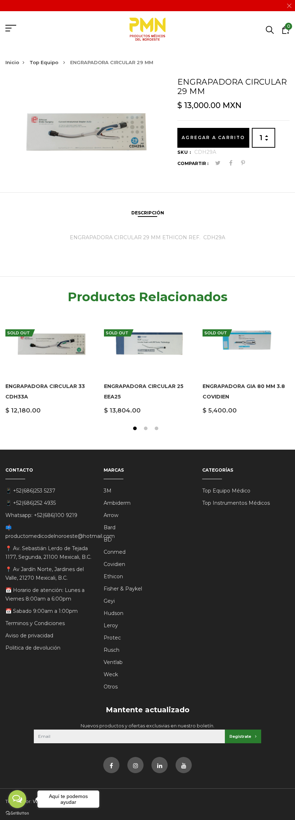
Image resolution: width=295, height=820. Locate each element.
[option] (49, 369)
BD (108, 539)
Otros (111, 686)
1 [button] (136, 429)
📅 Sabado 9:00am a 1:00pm (41, 611)
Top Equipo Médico (226, 490)
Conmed (115, 552)
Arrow (111, 515)
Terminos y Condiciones (35, 623)
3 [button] (157, 429)
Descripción (147, 212)
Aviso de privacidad (29, 635)
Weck (111, 674)
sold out (18, 332)
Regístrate (241, 736)
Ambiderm (117, 503)
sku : (184, 152)
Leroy (111, 625)
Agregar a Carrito (213, 137)
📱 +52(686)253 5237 (30, 490)
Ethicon (113, 576)
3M (108, 490)
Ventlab (113, 662)
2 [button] (147, 429)
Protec (112, 637)
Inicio (12, 62)
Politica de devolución (32, 648)
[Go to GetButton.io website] (17, 813)
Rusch (111, 650)
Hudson (113, 613)
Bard (109, 527)
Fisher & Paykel (123, 588)
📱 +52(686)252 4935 (30, 503)
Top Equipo (45, 62)
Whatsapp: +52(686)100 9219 (41, 515)
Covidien (114, 564)
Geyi (109, 601)
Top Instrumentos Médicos (236, 503)
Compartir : (192, 163)
